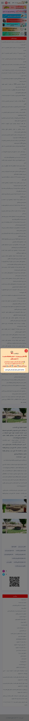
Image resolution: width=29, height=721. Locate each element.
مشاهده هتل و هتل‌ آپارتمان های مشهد (14, 369)
